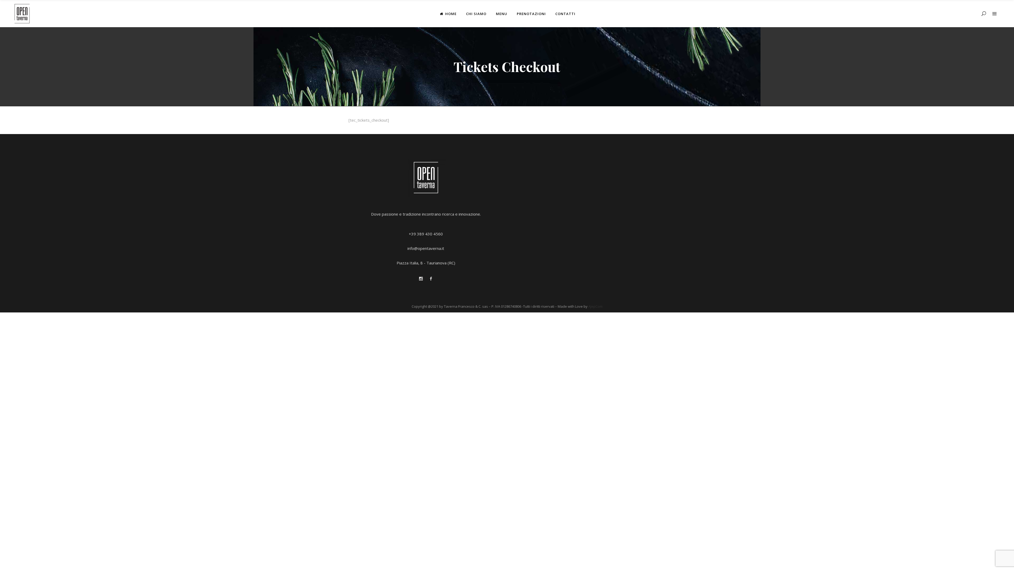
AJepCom (595, 306)
